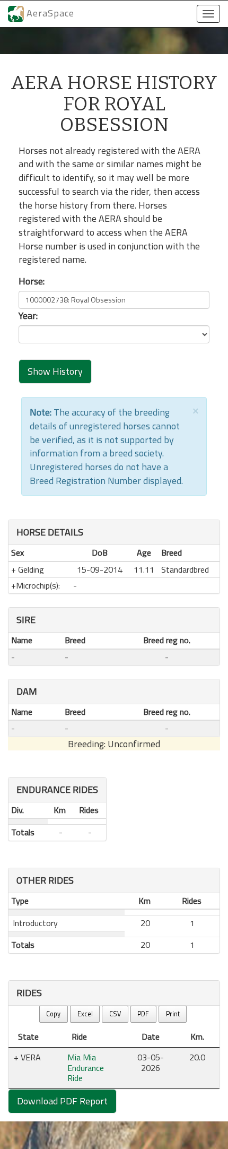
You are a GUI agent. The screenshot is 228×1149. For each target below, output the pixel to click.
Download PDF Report (62, 1101)
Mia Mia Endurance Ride (85, 1067)
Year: (28, 316)
